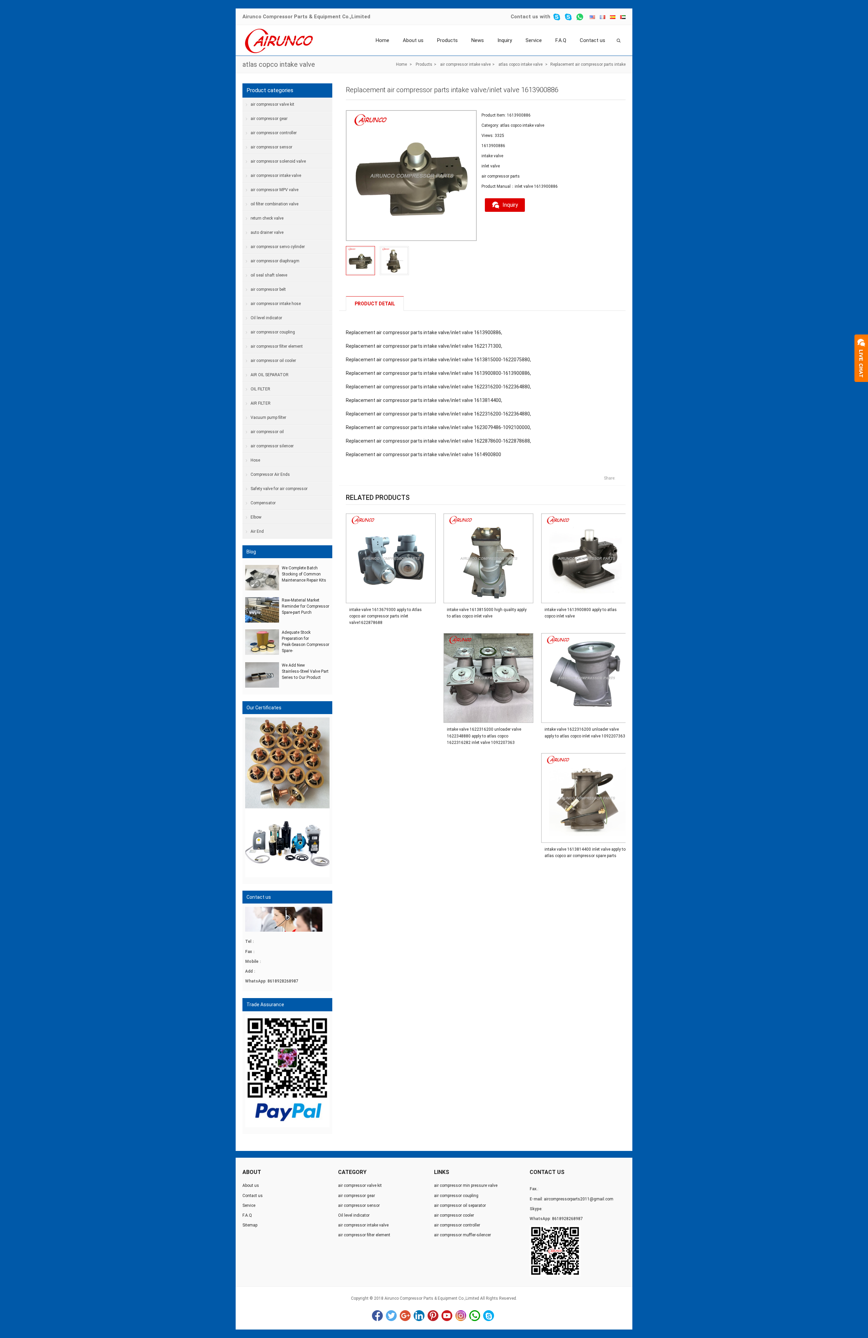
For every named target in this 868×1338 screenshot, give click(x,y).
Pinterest (433, 1315)
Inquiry (504, 40)
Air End (257, 531)
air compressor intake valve (465, 64)
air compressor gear (269, 118)
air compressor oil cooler (273, 360)
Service (534, 40)
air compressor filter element (277, 346)
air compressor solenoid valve (278, 161)
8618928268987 (283, 981)
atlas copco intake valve (278, 64)
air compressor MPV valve (274, 189)
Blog (251, 551)
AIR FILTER (261, 403)
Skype (488, 1315)
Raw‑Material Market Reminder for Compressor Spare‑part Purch (305, 606)
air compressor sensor (271, 147)
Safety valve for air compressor (279, 488)
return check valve (267, 218)
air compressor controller (274, 132)
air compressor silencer (272, 446)
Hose (255, 460)
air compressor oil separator (460, 1205)
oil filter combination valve (274, 204)
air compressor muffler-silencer (462, 1235)
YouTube (446, 1315)
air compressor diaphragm (275, 261)
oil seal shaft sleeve (269, 275)
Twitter (391, 1315)
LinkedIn (419, 1315)
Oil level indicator (266, 318)
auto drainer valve (267, 232)
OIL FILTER (260, 389)
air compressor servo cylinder (278, 246)
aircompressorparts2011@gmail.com (578, 1199)
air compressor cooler (454, 1215)
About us (413, 40)
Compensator (263, 503)
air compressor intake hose (276, 303)
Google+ (405, 1315)
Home (382, 40)
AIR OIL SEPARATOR (270, 374)
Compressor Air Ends (270, 474)
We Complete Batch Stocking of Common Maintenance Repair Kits (304, 574)
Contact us (524, 17)
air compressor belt (268, 289)
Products (447, 40)
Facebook (377, 1315)
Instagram (460, 1315)
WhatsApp (474, 1315)
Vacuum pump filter (268, 417)
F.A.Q (560, 40)
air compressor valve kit (272, 104)
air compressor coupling (273, 332)
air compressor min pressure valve (465, 1185)
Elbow (256, 517)
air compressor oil (267, 431)
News (477, 40)
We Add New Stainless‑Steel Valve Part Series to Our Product (305, 671)
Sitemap (249, 1225)
